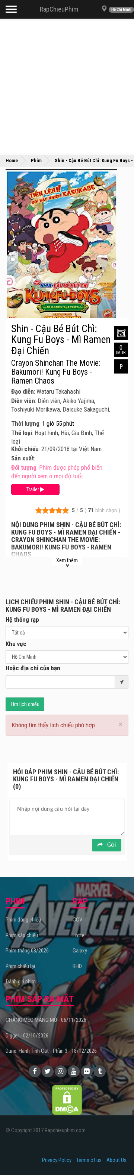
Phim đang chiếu (23, 919)
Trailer (33, 489)
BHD (77, 966)
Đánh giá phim (21, 981)
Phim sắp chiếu (22, 935)
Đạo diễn (22, 391)
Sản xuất (22, 458)
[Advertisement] (67, 86)
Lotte (78, 935)
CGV (77, 919)
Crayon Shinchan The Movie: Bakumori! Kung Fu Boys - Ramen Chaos (55, 372)
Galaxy (80, 950)
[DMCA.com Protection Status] (67, 1099)
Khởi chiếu (25, 448)
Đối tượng (23, 467)
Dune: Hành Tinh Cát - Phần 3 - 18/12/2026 (51, 1051)
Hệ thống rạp (22, 619)
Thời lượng (25, 423)
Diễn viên (23, 400)
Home (12, 160)
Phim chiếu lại (20, 966)
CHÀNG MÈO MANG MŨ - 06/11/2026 (46, 1020)
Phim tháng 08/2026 (27, 950)
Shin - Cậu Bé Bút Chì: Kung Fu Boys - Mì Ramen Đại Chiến (61, 340)
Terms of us (89, 1160)
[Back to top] (117, 1154)
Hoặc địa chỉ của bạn (33, 668)
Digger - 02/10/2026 (27, 1035)
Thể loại (21, 432)
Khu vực (16, 644)
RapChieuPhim (59, 9)
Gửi (111, 845)
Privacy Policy (56, 1160)
